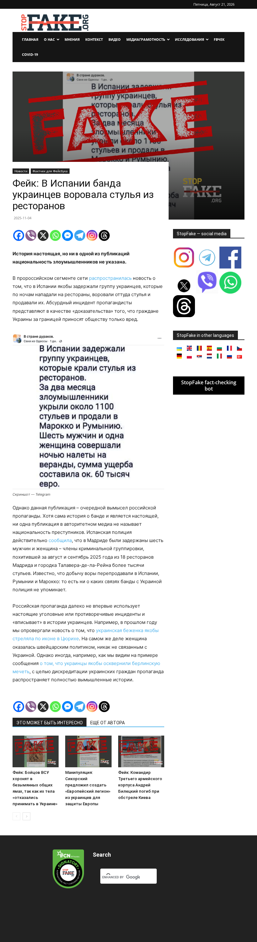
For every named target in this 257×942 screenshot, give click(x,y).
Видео (114, 39)
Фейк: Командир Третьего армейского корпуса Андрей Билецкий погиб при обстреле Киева (140, 785)
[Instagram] (92, 235)
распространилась (110, 278)
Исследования (189, 39)
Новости (20, 171)
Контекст (94, 39)
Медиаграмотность (145, 39)
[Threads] (104, 235)
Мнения (72, 39)
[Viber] (30, 235)
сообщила (60, 540)
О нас (49, 39)
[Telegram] (79, 235)
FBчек (219, 39)
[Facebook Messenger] (67, 235)
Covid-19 (30, 54)
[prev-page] (16, 816)
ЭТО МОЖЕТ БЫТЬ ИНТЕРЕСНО (49, 722)
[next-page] (26, 816)
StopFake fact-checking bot (208, 385)
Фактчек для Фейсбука (50, 171)
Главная (30, 39)
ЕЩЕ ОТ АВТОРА (107, 722)
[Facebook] (18, 235)
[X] (43, 235)
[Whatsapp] (55, 235)
